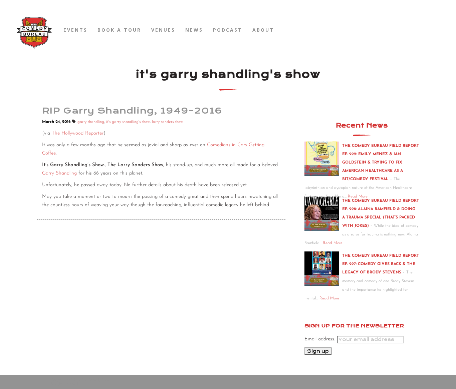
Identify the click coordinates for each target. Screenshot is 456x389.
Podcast (227, 30)
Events (75, 30)
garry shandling (90, 122)
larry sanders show (167, 122)
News (194, 30)
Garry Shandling (59, 173)
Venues (163, 30)
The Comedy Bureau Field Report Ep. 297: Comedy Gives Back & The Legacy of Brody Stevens (380, 264)
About (263, 30)
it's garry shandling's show (128, 122)
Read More (333, 243)
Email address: (320, 339)
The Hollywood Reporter (77, 133)
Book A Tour (119, 30)
